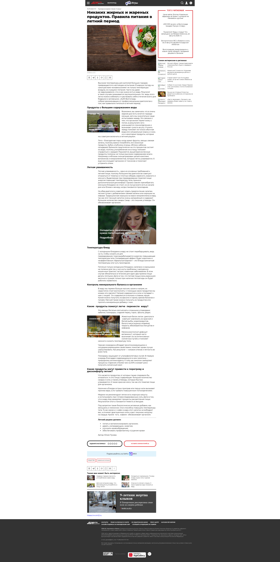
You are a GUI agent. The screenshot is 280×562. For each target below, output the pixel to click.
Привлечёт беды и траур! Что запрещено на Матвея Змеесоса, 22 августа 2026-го (175, 34)
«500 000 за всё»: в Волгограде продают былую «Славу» (175, 25)
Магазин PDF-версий (168, 522)
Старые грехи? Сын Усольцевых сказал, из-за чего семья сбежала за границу (179, 79)
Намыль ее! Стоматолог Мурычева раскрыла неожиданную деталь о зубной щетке (179, 72)
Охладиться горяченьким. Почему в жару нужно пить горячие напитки (125, 231)
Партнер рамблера (120, 553)
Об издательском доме (139, 522)
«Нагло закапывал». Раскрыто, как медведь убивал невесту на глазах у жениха (179, 101)
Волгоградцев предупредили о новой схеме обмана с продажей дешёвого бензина (175, 51)
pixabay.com (91, 72)
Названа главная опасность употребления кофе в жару (106, 477)
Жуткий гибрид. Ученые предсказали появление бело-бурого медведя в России (180, 65)
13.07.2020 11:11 (91, 9)
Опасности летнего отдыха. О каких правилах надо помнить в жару (142, 484)
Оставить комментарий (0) (140, 443)
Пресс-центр (154, 522)
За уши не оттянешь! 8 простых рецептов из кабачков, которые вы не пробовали (180, 93)
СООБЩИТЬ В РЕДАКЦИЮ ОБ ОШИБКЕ (144, 524)
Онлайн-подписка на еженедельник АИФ (115, 524)
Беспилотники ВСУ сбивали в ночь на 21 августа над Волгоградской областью (175, 42)
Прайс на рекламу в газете (120, 522)
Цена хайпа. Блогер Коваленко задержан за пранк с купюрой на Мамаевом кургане (175, 16)
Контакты (104, 522)
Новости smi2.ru (94, 515)
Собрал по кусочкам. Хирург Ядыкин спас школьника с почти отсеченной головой (180, 86)
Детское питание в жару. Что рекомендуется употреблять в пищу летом (106, 484)
